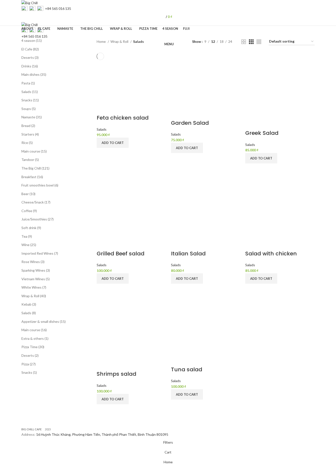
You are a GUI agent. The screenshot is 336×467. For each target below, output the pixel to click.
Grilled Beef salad (120, 253)
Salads (102, 129)
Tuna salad (186, 369)
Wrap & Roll (119, 41)
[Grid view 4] (259, 41)
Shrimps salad (116, 374)
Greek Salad (261, 133)
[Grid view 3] (251, 41)
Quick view (103, 154)
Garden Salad (190, 123)
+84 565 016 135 (58, 8)
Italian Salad (188, 253)
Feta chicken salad (123, 118)
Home (102, 41)
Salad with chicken (271, 253)
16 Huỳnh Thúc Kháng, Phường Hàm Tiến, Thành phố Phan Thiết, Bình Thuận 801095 (102, 434)
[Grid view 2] (243, 41)
